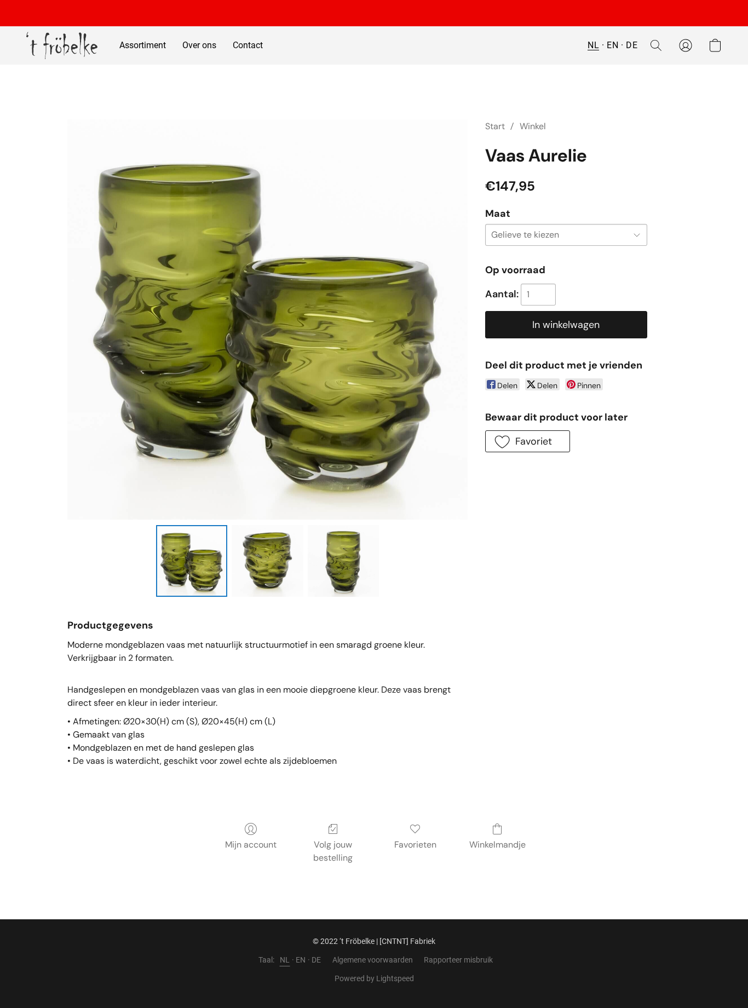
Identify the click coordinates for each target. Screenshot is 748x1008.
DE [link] (316, 959)
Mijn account (251, 844)
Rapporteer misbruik (458, 959)
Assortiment (142, 45)
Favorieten (415, 844)
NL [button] (593, 45)
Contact (248, 45)
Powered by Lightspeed (374, 978)
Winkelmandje (497, 844)
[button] (61, 45)
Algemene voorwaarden (372, 959)
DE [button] (631, 45)
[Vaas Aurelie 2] (343, 560)
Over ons (199, 45)
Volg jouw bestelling (333, 851)
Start (495, 126)
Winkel (533, 126)
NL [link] (285, 959)
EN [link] (301, 959)
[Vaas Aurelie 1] (267, 560)
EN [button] (612, 45)
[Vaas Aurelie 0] (191, 560)
